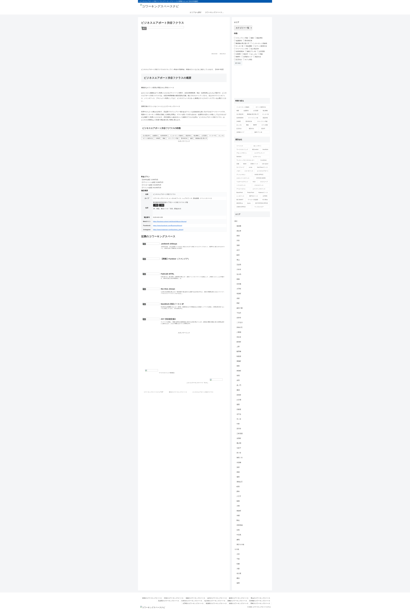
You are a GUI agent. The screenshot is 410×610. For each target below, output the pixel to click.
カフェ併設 (248, 59)
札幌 (238, 564)
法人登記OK (146, 135)
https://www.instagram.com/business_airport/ (168, 229)
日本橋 (239, 284)
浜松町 (239, 395)
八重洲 (239, 332)
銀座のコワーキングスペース (238, 598)
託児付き (238, 59)
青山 (238, 260)
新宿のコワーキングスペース (152, 598)
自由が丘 (240, 327)
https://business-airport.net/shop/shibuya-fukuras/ (170, 221)
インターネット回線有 (176, 135)
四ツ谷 (239, 453)
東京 (156, 205)
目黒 (238, 530)
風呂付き (258, 57)
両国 (238, 472)
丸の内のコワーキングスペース (214, 601)
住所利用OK (163, 135)
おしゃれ (221, 135)
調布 (238, 491)
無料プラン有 (251, 51)
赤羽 (238, 380)
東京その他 (240, 544)
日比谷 (239, 337)
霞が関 (239, 443)
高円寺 (239, 428)
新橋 (238, 279)
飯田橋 (239, 351)
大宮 (238, 554)
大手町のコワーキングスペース (193, 603)
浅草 (238, 467)
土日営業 (204, 135)
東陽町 (239, 361)
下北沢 (239, 313)
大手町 (239, 289)
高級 (164, 138)
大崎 (238, 506)
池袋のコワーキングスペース (195, 598)
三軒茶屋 (240, 433)
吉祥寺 (239, 318)
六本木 (239, 269)
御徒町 (239, 511)
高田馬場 (240, 525)
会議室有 (155, 135)
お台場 (239, 400)
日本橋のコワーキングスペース (259, 601)
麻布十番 (240, 308)
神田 (238, 366)
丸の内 (239, 274)
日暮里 (239, 409)
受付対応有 (184, 138)
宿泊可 (245, 54)
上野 (238, 346)
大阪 (238, 568)
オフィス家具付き (148, 138)
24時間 (158, 138)
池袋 (238, 245)
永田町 (239, 438)
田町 (238, 303)
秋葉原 (239, 356)
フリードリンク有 (241, 49)
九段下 (239, 448)
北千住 (239, 414)
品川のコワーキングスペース (217, 598)
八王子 (239, 496)
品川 (238, 250)
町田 (238, 486)
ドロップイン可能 (173, 138)
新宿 (238, 236)
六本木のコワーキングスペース (191, 601)
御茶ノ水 (240, 457)
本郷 (238, 515)
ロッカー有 (212, 135)
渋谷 (162, 205)
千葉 (238, 559)
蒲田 (238, 477)
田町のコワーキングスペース (260, 603)
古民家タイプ (247, 57)
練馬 (238, 539)
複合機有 (196, 135)
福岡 (238, 583)
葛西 (238, 404)
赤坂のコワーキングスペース (238, 603)
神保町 (239, 371)
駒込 (238, 520)
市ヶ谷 (239, 419)
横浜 (238, 578)
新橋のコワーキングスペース (237, 601)
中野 (238, 424)
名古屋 (239, 573)
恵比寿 (239, 231)
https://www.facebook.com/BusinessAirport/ (167, 225)
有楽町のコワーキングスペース (216, 603)
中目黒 (239, 535)
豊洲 (238, 390)
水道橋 (239, 462)
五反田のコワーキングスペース (168, 601)
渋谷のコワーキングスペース (173, 598)
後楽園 (239, 226)
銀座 (238, 255)
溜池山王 (240, 482)
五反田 (239, 264)
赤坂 (238, 298)
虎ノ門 (239, 385)
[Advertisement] (184, 60)
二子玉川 (240, 322)
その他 (236, 549)
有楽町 (239, 293)
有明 (238, 375)
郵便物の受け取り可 (201, 138)
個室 (191, 138)
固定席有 (188, 135)
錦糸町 (239, 342)
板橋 (238, 501)
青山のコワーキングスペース (260, 598)
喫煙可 (237, 57)
